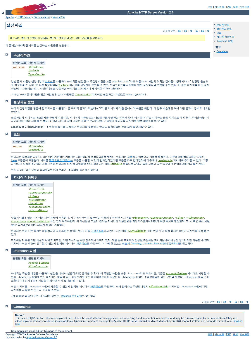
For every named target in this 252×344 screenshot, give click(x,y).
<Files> (33, 196)
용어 (235, 7)
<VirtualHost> (38, 210)
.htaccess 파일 (225, 41)
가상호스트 (97, 230)
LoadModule (35, 149)
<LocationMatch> (39, 206)
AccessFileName (38, 262)
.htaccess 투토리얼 (71, 295)
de (179, 31)
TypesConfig (36, 74)
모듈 (210, 7)
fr (191, 31)
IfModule (116, 164)
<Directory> (36, 189)
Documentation (42, 17)
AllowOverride (38, 266)
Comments (222, 51)
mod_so (17, 146)
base (14, 160)
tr (208, 31)
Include (33, 70)
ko (202, 31)
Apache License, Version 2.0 (41, 337)
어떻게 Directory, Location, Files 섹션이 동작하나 (150, 243)
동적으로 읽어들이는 (61, 160)
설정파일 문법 (224, 28)
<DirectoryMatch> (40, 192)
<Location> (35, 203)
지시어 (49, 81)
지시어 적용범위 (225, 36)
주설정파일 (223, 24)
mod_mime (19, 67)
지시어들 (219, 7)
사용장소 (81, 243)
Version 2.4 (59, 17)
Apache (10, 17)
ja (196, 31)
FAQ (228, 7)
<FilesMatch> (37, 199)
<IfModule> (35, 146)
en (185, 31)
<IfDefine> (35, 67)
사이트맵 (244, 7)
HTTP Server (24, 17)
